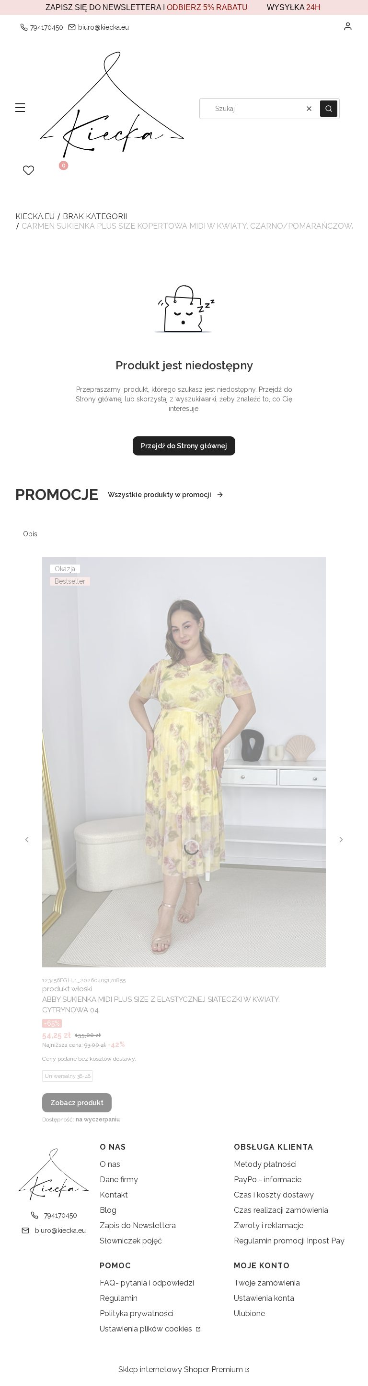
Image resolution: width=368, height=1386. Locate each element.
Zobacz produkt (77, 1103)
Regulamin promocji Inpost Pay (289, 1240)
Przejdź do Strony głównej (184, 446)
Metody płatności (265, 1164)
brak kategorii (95, 216)
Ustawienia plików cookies (147, 1328)
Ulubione (249, 1313)
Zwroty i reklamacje (268, 1225)
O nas (110, 1164)
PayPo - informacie (267, 1179)
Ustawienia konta (264, 1298)
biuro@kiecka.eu (103, 27)
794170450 (46, 27)
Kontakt (114, 1194)
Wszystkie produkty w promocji (159, 495)
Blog (108, 1210)
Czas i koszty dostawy (274, 1194)
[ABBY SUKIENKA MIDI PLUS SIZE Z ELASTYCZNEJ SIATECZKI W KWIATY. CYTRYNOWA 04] (184, 762)
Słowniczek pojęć (131, 1240)
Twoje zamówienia (267, 1282)
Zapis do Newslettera (138, 1225)
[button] (20, 108)
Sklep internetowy (180, 1369)
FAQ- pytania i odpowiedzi (147, 1282)
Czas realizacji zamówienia (281, 1210)
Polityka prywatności (136, 1313)
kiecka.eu (35, 216)
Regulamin (119, 1298)
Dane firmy (119, 1179)
